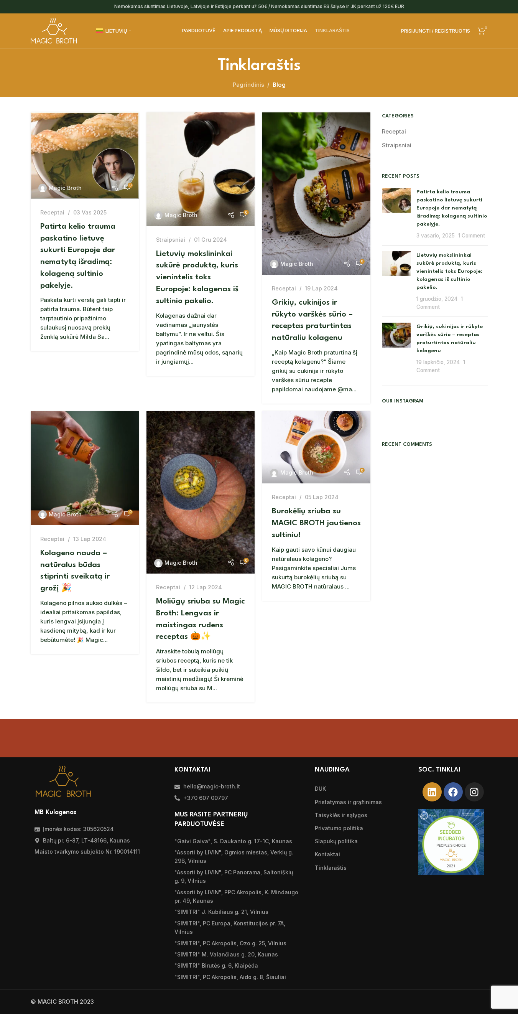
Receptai (52, 212)
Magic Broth (65, 188)
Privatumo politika (339, 828)
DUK (320, 788)
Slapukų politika (336, 841)
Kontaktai (327, 854)
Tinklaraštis (331, 867)
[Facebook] (453, 791)
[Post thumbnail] (396, 213)
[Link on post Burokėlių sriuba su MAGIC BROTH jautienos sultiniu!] (316, 447)
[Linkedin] (432, 791)
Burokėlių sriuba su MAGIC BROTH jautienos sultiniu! (316, 523)
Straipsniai (170, 239)
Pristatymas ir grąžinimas (348, 802)
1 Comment (471, 235)
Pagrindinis (248, 84)
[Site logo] (54, 30)
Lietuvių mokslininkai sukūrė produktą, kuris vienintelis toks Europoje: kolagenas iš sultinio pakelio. (197, 277)
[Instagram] (474, 791)
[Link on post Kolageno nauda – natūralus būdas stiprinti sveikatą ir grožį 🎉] (85, 468)
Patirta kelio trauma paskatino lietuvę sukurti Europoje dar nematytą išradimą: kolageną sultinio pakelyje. (451, 208)
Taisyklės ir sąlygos (341, 815)
